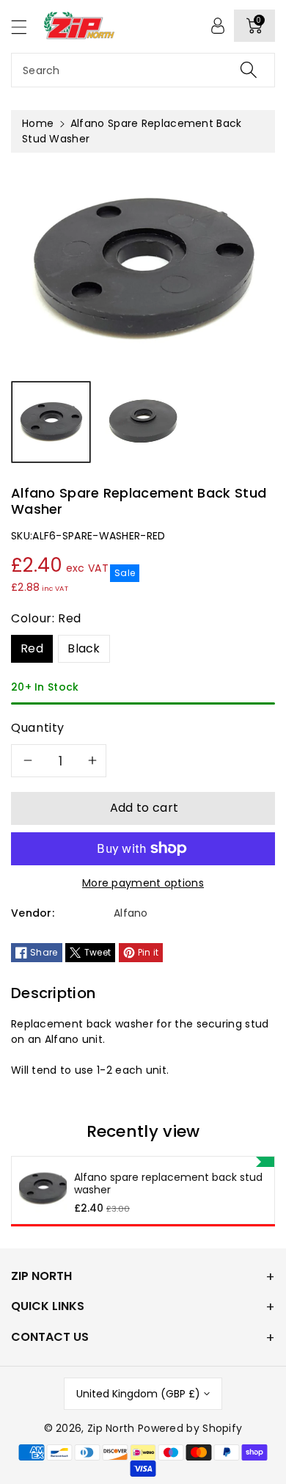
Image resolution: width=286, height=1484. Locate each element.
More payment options (143, 883)
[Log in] (218, 26)
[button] (25, 27)
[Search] (248, 70)
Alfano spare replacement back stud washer (168, 1183)
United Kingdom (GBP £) (138, 1393)
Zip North (111, 1428)
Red (32, 648)
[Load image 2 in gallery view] (143, 422)
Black (83, 648)
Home (38, 123)
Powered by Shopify (190, 1428)
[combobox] (143, 70)
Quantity (38, 727)
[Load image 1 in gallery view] (50, 422)
